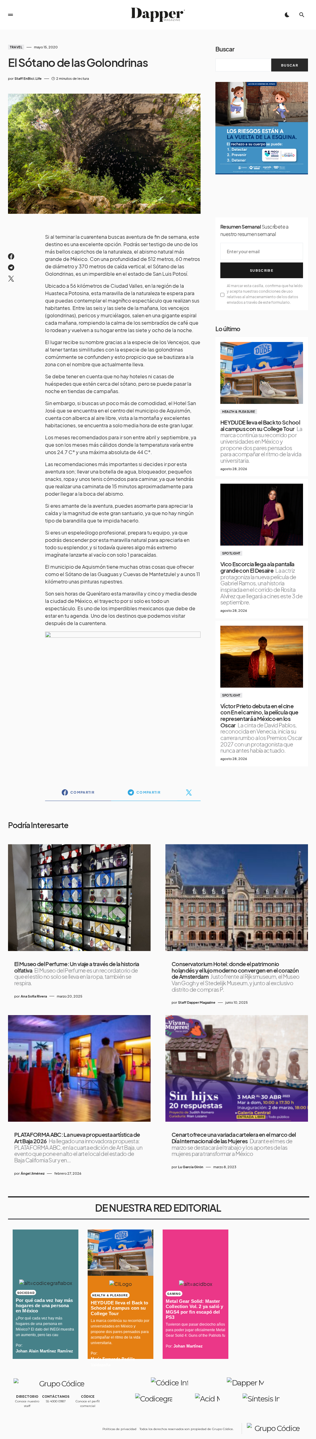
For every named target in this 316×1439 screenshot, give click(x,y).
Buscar (224, 49)
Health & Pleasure (238, 411)
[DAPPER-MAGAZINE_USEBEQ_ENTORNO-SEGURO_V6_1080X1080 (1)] (261, 127)
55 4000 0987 (56, 1401)
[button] (10, 14)
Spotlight (231, 553)
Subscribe (261, 270)
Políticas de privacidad (119, 1429)
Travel (16, 47)
